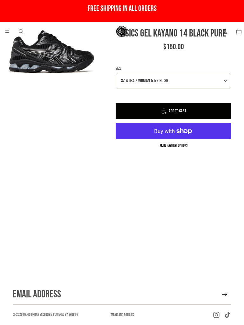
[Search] (21, 31)
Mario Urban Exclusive (37, 314)
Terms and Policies (122, 315)
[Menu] (7, 31)
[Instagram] (216, 315)
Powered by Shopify (65, 314)
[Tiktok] (227, 315)
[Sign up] (224, 294)
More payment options (173, 145)
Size (118, 68)
